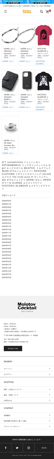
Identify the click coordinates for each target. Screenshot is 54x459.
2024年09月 (6, 239)
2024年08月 (6, 242)
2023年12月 (6, 267)
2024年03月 (6, 258)
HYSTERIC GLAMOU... (40, 62)
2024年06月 (6, 248)
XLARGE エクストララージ (27, 182)
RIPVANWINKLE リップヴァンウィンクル (25, 165)
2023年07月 (6, 274)
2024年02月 (6, 261)
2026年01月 (6, 204)
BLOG (44, 448)
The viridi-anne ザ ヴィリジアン (30, 176)
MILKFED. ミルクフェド (37, 168)
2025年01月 (6, 226)
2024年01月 (6, 264)
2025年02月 (6, 223)
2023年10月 (6, 271)
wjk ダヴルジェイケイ (14, 179)
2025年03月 (6, 220)
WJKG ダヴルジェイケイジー (18, 170)
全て (4, 162)
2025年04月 (6, 216)
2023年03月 (6, 277)
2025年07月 (6, 210)
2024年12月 (6, 229)
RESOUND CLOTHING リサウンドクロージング (24, 172)
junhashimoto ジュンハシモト (23, 162)
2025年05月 (6, 213)
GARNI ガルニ (8, 61)
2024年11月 (6, 232)
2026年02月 (6, 200)
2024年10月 (6, 235)
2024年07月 (6, 245)
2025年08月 (6, 207)
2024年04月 (6, 255)
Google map (13, 348)
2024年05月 (6, 251)
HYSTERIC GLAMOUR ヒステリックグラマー (26, 187)
